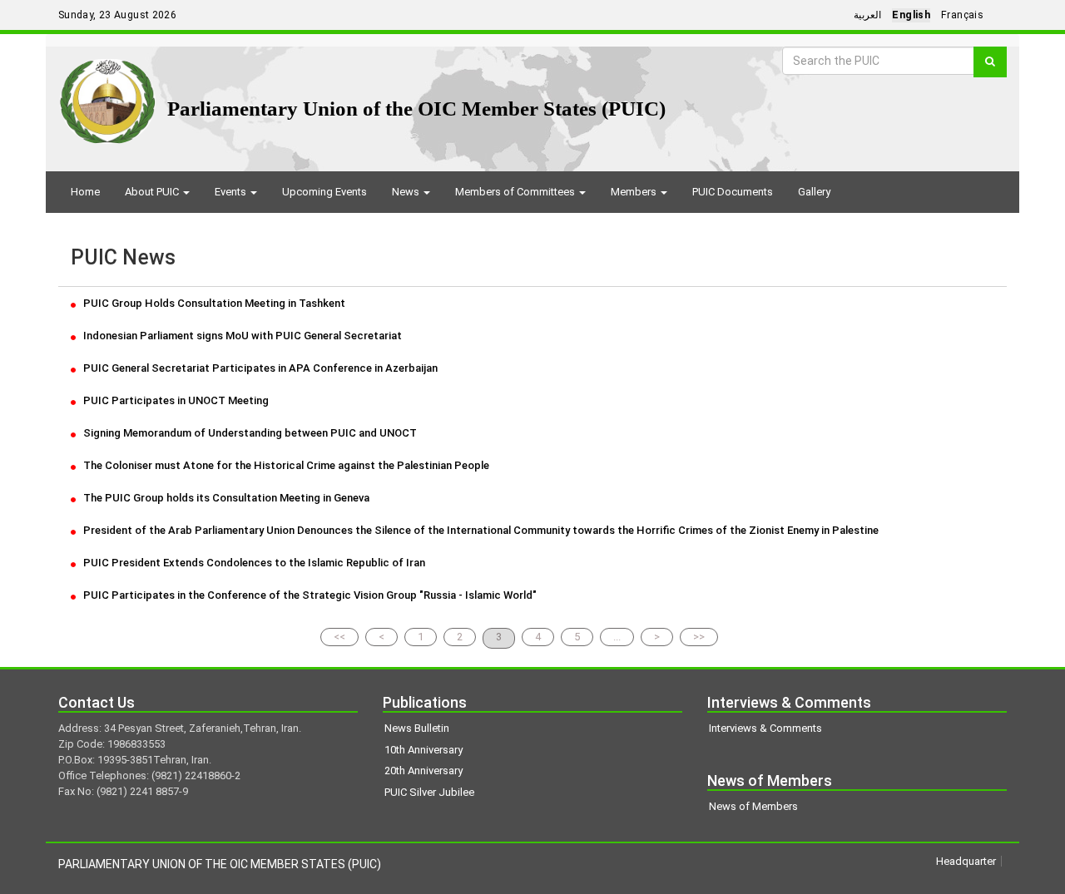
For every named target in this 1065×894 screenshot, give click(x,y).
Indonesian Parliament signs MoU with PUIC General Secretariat (241, 335)
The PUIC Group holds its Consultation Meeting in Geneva (225, 497)
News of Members (753, 806)
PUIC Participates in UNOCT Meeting (175, 400)
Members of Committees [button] (516, 191)
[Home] (108, 95)
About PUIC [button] (153, 191)
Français (962, 15)
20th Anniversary (423, 770)
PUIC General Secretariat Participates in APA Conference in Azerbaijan (259, 368)
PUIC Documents (732, 191)
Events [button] (232, 191)
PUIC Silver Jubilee (429, 792)
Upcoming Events (324, 191)
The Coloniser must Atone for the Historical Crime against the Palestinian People (285, 465)
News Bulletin (416, 728)
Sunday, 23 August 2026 (117, 15)
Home (85, 191)
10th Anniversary (423, 749)
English (911, 15)
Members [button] (635, 191)
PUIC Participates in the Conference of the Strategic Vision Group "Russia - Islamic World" (309, 595)
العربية (867, 15)
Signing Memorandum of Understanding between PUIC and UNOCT (249, 433)
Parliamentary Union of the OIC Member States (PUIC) (416, 108)
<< (339, 636)
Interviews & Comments (765, 728)
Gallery (814, 191)
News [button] (407, 191)
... (617, 636)
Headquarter (966, 861)
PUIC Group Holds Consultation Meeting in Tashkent (213, 303)
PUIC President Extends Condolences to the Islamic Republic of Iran (253, 562)
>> (699, 636)
